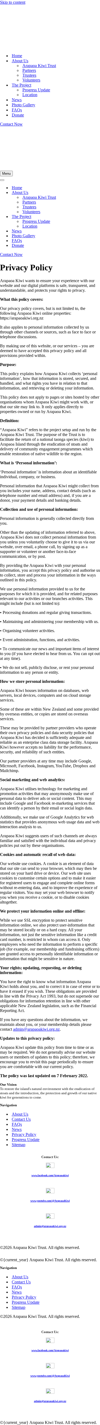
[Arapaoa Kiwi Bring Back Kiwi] (26, 46)
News (17, 100)
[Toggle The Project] (93, 217)
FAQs (17, 110)
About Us (20, 1114)
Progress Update (36, 90)
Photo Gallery (23, 105)
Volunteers (31, 80)
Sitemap (18, 1144)
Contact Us (21, 1119)
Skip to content (12, 2)
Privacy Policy (24, 1134)
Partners (29, 70)
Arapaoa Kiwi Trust (39, 65)
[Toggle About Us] (93, 192)
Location (29, 94)
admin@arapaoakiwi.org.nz (36, 1029)
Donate (18, 115)
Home (17, 55)
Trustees (29, 75)
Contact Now (11, 124)
